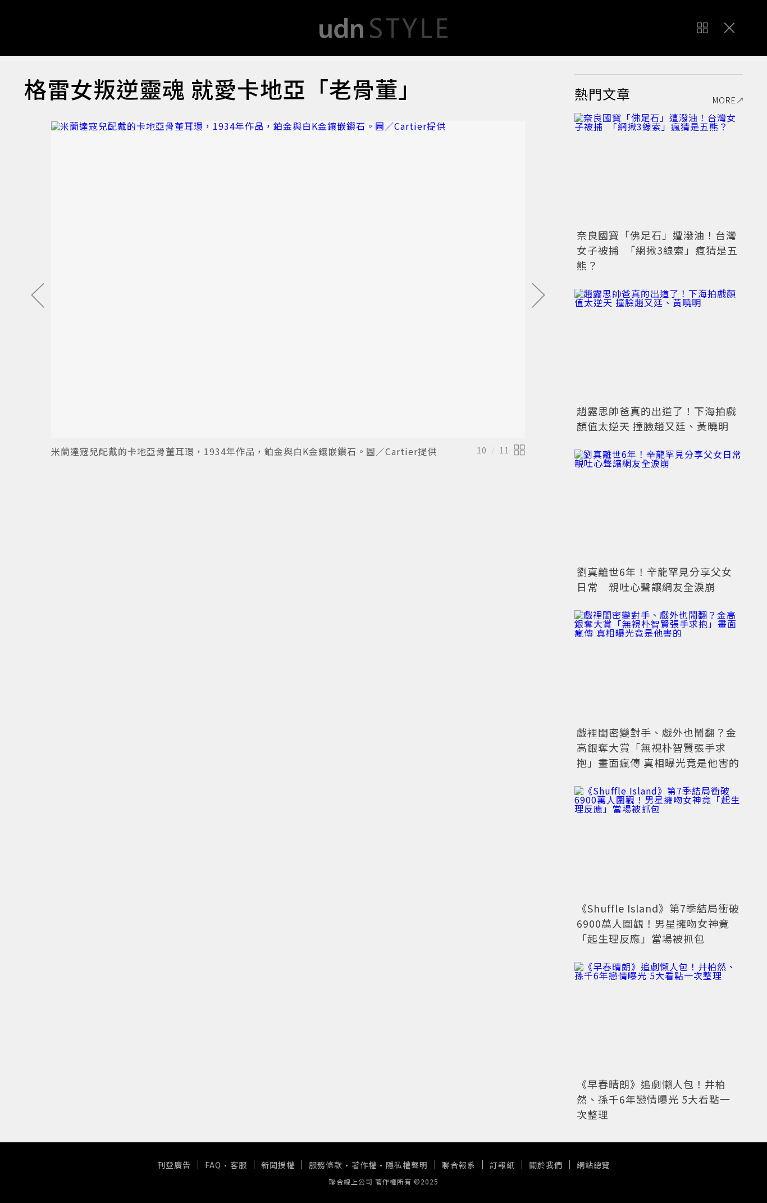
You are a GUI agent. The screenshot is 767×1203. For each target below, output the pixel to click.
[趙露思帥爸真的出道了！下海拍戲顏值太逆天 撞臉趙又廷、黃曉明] (658, 345)
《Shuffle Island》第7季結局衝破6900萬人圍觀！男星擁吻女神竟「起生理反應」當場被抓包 (658, 923)
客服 (238, 1165)
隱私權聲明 (407, 1165)
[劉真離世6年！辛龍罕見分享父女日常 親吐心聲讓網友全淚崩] (658, 506)
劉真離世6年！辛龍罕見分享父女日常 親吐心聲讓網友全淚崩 (654, 579)
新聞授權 (278, 1164)
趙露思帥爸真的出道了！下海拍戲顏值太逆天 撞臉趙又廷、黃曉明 (657, 418)
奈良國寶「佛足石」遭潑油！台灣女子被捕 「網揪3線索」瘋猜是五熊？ (657, 250)
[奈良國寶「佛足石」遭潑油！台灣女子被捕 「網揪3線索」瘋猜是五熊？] (658, 169)
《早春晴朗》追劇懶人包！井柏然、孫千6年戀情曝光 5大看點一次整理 (654, 1099)
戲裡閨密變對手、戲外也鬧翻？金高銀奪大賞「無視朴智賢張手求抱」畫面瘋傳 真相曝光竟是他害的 (658, 747)
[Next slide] (538, 296)
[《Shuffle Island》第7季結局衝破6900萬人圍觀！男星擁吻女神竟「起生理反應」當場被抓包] (658, 842)
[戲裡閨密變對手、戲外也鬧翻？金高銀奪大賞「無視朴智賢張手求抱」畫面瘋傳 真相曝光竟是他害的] (658, 666)
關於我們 (546, 1164)
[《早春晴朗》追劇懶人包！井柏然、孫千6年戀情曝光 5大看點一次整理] (658, 1018)
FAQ (213, 1165)
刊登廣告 (174, 1164)
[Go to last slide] (37, 296)
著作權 (364, 1165)
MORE (724, 100)
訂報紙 (502, 1164)
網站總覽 (593, 1164)
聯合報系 (459, 1164)
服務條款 (326, 1165)
